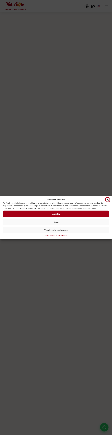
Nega (56, 221)
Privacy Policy (61, 235)
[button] (107, 199)
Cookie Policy (49, 235)
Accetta (56, 213)
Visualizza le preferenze (56, 229)
